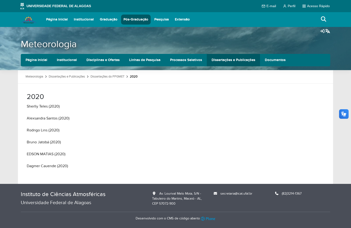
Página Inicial (57, 19)
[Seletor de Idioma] (327, 31)
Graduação (108, 19)
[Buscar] (324, 19)
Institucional (84, 19)
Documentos (275, 60)
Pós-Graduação (135, 19)
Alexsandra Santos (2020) (48, 118)
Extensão (182, 19)
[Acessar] (322, 31)
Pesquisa (161, 19)
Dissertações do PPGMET (107, 76)
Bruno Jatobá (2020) (44, 142)
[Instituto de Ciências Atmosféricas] (29, 20)
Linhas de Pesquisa (144, 60)
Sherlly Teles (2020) (43, 106)
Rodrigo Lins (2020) (43, 130)
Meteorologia (49, 44)
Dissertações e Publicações (233, 60)
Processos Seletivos (186, 60)
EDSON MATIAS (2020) (46, 154)
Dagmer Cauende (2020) (47, 166)
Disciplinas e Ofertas (103, 60)
